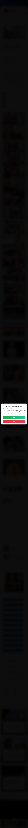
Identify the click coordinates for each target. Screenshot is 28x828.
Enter (14, 417)
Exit (14, 421)
